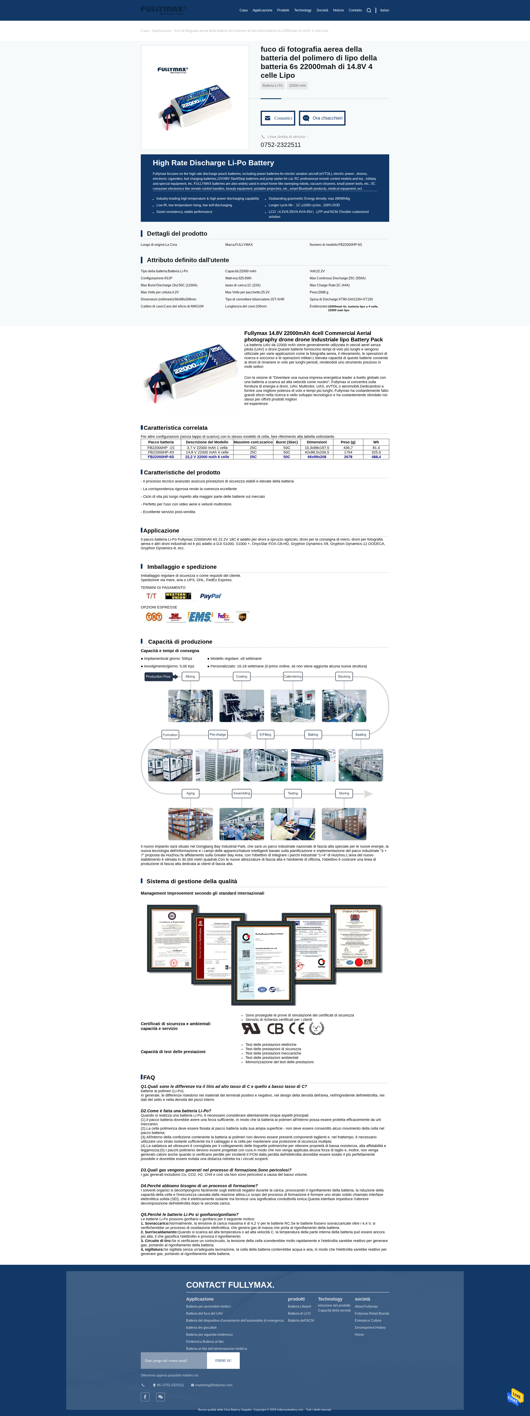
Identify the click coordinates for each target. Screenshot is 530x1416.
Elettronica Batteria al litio (205, 1341)
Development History (370, 1327)
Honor (359, 1334)
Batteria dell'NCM (301, 1320)
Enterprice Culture (368, 1320)
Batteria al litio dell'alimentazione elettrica (216, 1348)
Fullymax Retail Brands (372, 1313)
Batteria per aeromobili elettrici (208, 1306)
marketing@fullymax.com (213, 1385)
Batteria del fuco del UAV (204, 1313)
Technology (303, 10)
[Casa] (163, 10)
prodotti (283, 10)
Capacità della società (334, 1310)
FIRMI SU (223, 1360)
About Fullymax (366, 1306)
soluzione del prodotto (334, 1305)
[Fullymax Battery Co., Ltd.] (160, 1397)
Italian (384, 10)
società (322, 10)
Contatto (355, 10)
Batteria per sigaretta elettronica (209, 1334)
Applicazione (262, 10)
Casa (244, 10)
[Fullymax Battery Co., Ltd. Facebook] (145, 1397)
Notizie (338, 10)
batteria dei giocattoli (201, 1327)
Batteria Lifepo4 (299, 1306)
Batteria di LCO (299, 1313)
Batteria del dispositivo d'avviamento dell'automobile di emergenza (235, 1320)
